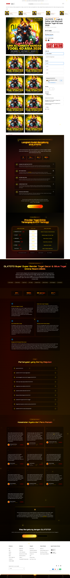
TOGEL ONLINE (16, 7)
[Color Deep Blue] (48, 40)
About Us (41, 548)
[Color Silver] (51, 40)
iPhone (10, 552)
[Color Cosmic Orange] (46, 40)
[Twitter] (47, 109)
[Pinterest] (49, 109)
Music (10, 555)
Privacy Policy (32, 557)
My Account (32, 548)
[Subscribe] (23, 568)
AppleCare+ (21, 548)
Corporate (21, 550)
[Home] (8, 3)
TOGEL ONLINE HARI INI (47, 7)
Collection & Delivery (33, 550)
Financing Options (22, 555)
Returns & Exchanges (33, 552)
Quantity (46, 86)
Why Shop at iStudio (43, 552)
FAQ (30, 555)
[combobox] (38, 4)
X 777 (47, 63)
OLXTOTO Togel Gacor (50, 56)
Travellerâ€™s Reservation (23, 559)
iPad (9, 550)
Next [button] (63, 0)
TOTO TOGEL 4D (54, 7)
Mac (9, 548)
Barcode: (51, 27)
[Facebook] (45, 109)
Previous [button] (6, 0)
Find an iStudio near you (44, 550)
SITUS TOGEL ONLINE (39, 7)
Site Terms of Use (33, 559)
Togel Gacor (59, 7)
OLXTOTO (8, 7)
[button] (8, 7)
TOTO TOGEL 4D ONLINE (30, 7)
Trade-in (20, 557)
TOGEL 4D (11, 7)
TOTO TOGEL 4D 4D (22, 7)
